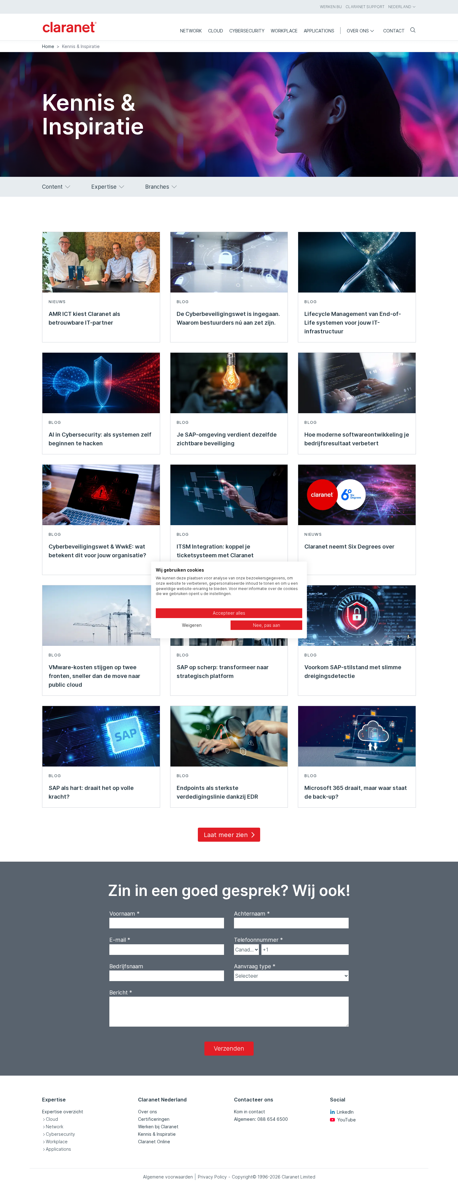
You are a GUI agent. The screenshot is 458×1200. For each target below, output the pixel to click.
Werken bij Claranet (158, 1126)
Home (48, 46)
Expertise (104, 186)
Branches (157, 186)
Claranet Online (154, 1141)
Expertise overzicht (62, 1111)
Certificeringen (153, 1119)
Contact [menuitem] (394, 30)
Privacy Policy (212, 1176)
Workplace (57, 1141)
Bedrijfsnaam (126, 966)
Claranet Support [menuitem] (365, 6)
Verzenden (229, 1048)
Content (52, 186)
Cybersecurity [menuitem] (247, 30)
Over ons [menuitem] (358, 30)
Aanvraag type (254, 966)
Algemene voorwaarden (168, 1176)
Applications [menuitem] (319, 30)
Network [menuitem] (191, 30)
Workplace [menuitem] (284, 30)
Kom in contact (249, 1111)
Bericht (120, 992)
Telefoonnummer (258, 939)
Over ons (147, 1111)
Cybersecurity (60, 1134)
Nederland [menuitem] (399, 6)
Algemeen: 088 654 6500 (261, 1119)
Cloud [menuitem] (215, 30)
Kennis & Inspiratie (157, 1134)
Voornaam (124, 913)
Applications (58, 1149)
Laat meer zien (226, 835)
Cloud (52, 1119)
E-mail (119, 939)
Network (54, 1126)
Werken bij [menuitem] (331, 6)
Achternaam (252, 913)
